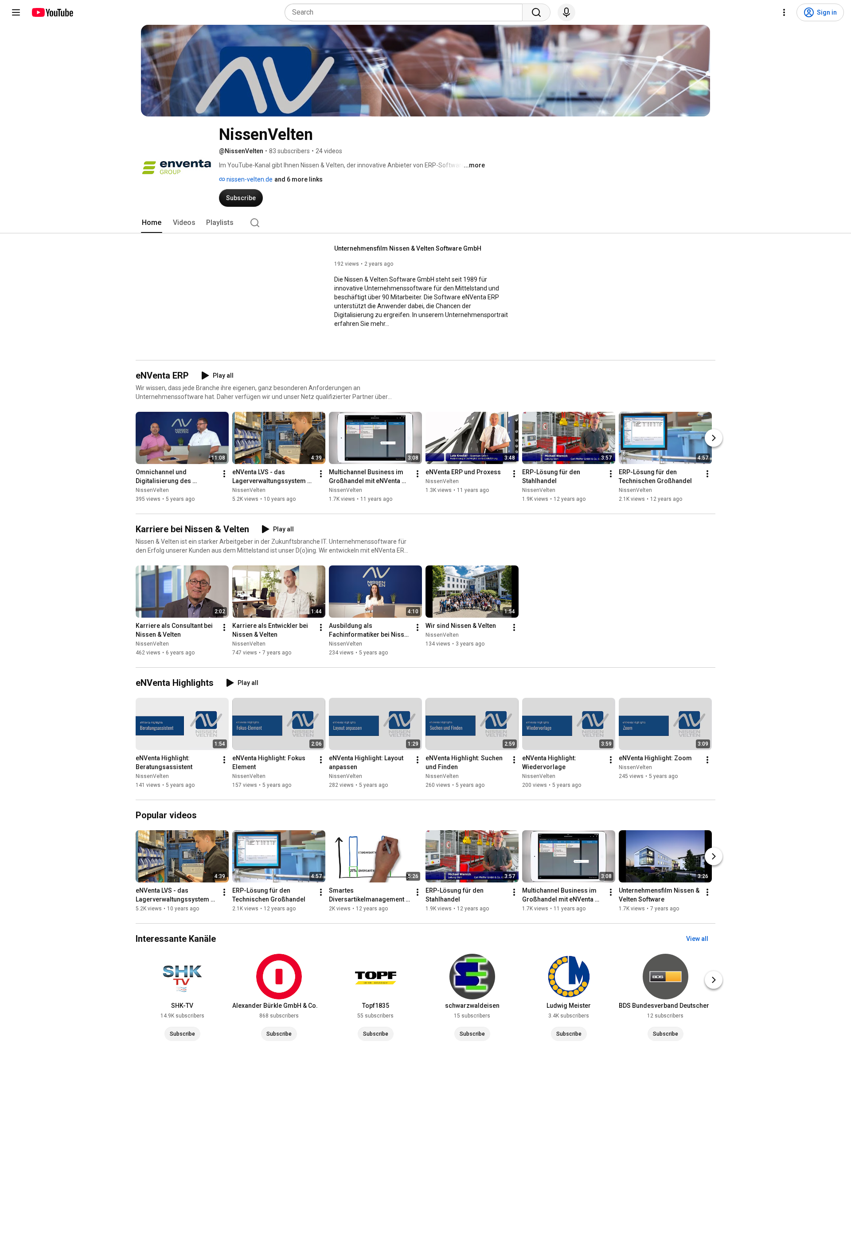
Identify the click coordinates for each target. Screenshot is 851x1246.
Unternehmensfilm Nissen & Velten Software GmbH (407, 248)
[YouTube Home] (52, 12)
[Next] (713, 438)
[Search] (536, 12)
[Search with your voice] (566, 12)
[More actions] (224, 474)
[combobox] (406, 12)
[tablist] (425, 222)
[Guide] (16, 12)
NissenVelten (152, 490)
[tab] (151, 222)
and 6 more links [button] (298, 179)
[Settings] (784, 12)
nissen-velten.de (249, 179)
